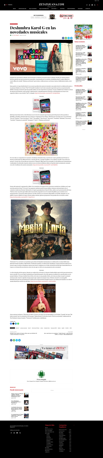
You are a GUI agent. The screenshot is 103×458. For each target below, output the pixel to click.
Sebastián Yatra (47, 328)
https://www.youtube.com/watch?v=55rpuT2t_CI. (22, 197)
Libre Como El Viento (35, 328)
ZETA (70, 328)
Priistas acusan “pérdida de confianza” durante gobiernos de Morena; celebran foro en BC (17, 395)
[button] (97, 4)
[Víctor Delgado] (11, 35)
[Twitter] (95, 5)
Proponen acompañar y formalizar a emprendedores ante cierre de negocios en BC (81, 70)
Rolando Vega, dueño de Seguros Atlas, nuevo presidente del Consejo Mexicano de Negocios (23, 334)
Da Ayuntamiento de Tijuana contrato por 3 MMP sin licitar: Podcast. (17, 415)
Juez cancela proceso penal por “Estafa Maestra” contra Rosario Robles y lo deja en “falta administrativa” (58, 334)
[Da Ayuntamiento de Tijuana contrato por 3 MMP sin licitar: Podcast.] (26, 416)
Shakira (59, 328)
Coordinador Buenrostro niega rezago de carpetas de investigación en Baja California (16, 409)
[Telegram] (71, 38)
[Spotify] (92, 5)
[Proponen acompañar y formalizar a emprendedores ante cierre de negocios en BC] (90, 70)
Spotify (63, 328)
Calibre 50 (17, 328)
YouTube (66, 328)
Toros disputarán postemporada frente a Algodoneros (16, 401)
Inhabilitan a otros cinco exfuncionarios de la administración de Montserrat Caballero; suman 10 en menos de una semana (81, 61)
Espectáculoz (13, 23)
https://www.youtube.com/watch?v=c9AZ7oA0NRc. (43, 281)
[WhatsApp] (66, 38)
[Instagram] (90, 5)
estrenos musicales (23, 328)
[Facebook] (87, 5)
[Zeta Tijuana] (51, 4)
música (41, 328)
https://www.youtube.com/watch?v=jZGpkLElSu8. (47, 93)
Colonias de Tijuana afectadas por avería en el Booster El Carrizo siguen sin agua (81, 47)
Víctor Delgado (16, 35)
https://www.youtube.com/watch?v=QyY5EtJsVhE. (45, 165)
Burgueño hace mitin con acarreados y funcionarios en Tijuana (81, 54)
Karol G (29, 328)
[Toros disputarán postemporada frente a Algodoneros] (26, 402)
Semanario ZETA (54, 328)
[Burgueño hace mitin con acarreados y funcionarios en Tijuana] (90, 54)
